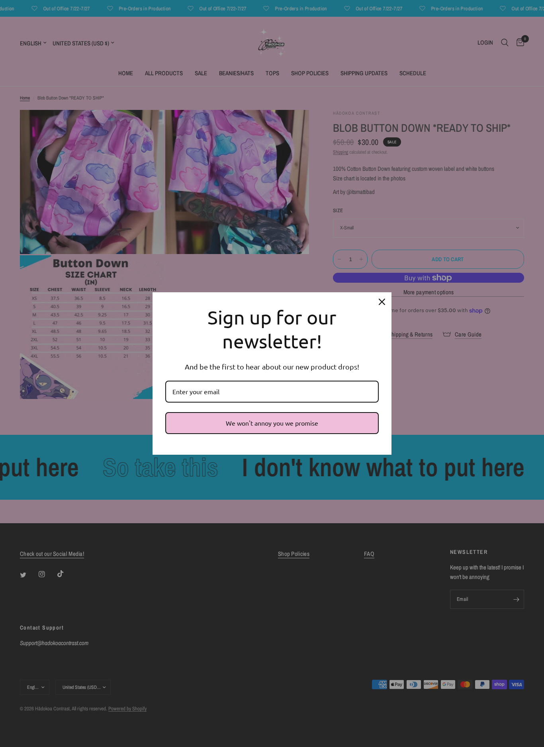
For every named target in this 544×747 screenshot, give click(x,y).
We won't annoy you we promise (272, 423)
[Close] (381, 301)
